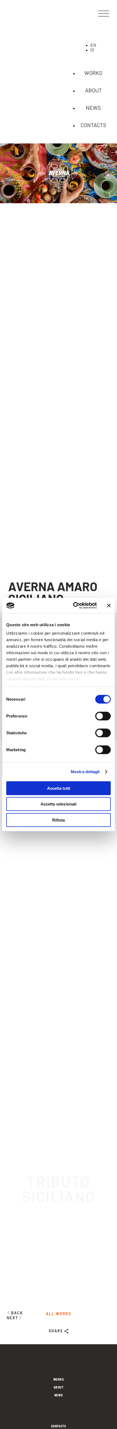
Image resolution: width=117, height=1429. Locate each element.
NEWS (93, 107)
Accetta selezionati (58, 804)
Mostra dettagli (85, 771)
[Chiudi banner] (109, 605)
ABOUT (93, 90)
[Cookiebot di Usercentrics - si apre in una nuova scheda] (73, 605)
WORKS (93, 73)
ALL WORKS (58, 1313)
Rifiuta (58, 819)
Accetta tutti (58, 788)
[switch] (103, 716)
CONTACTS (93, 125)
